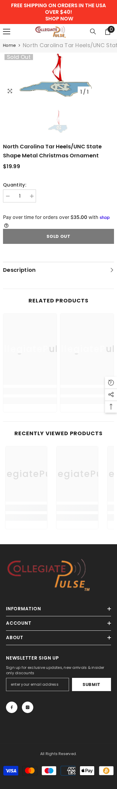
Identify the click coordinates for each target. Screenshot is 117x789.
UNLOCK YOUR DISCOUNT (30, 411)
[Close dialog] (110, 366)
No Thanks (31, 418)
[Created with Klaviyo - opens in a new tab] (58, 426)
